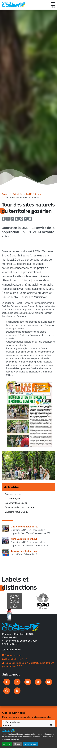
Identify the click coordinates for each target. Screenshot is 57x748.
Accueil (5, 194)
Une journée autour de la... (24, 527)
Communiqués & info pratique (19, 507)
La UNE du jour (33, 194)
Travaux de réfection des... (24, 551)
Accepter (7, 744)
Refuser (17, 744)
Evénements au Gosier (16, 503)
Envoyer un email (13, 655)
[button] (30, 219)
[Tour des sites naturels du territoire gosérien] (28, 466)
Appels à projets (12, 494)
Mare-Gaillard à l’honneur (24, 539)
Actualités (17, 194)
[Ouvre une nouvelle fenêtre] (6, 682)
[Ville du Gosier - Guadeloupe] (21, 626)
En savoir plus (30, 744)
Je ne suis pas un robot (11, 724)
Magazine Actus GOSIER (17, 512)
